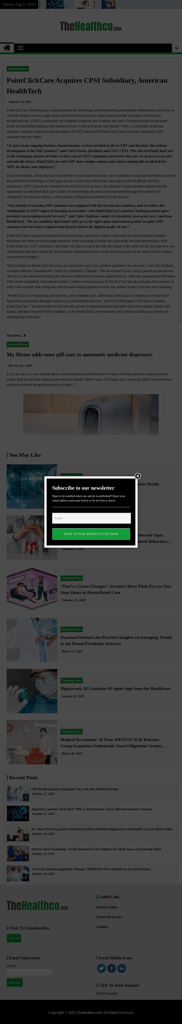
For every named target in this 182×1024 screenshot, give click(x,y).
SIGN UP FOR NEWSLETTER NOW (91, 534)
